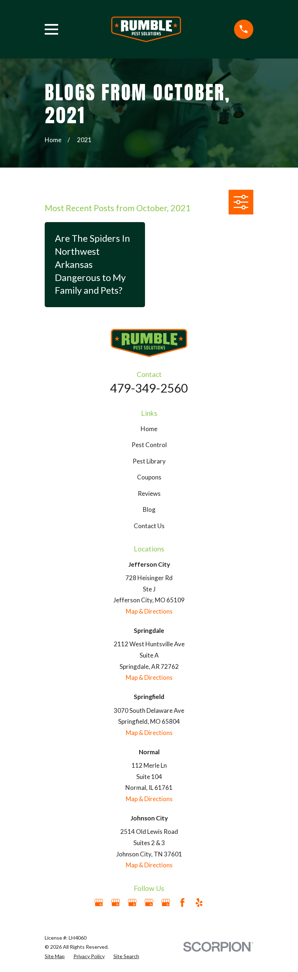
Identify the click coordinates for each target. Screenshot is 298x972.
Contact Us (149, 526)
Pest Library (149, 461)
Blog (149, 509)
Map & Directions (149, 611)
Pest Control (149, 445)
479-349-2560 (149, 388)
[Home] (146, 29)
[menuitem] (55, 956)
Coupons (149, 477)
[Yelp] (199, 902)
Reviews (149, 493)
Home (149, 429)
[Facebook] (182, 902)
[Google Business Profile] (98, 902)
